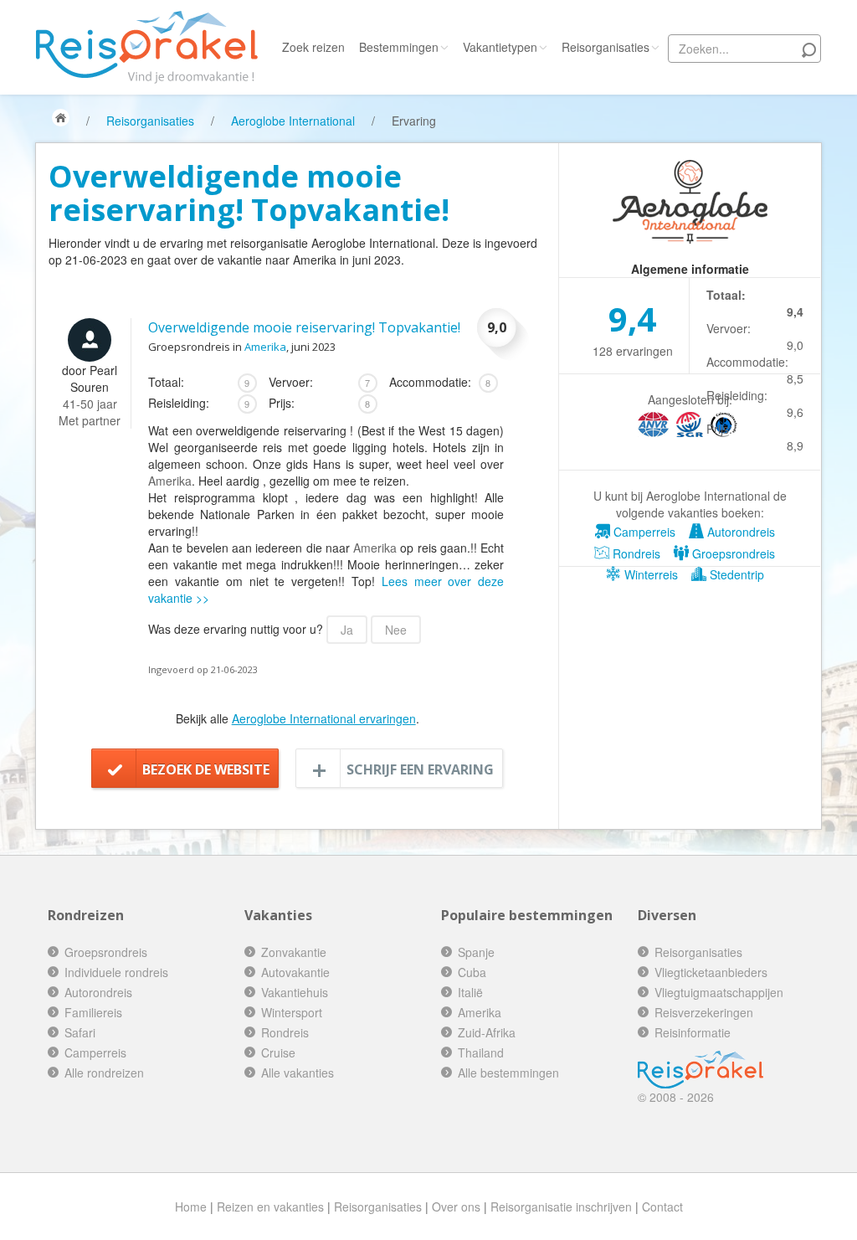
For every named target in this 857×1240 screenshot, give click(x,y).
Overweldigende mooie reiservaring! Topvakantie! (304, 327)
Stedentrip (735, 574)
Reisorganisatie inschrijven (561, 1206)
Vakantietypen (500, 47)
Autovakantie (295, 972)
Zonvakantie (293, 952)
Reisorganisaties (605, 47)
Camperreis (642, 531)
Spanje (476, 952)
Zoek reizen (313, 47)
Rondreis (634, 553)
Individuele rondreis (116, 972)
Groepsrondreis (732, 553)
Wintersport (291, 1012)
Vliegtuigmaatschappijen (718, 992)
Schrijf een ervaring (420, 769)
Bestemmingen (399, 47)
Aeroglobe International (293, 120)
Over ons (456, 1206)
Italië (470, 992)
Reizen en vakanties (270, 1206)
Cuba (472, 972)
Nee (396, 629)
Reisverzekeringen (703, 1012)
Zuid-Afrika (487, 1032)
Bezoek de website (205, 769)
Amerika (265, 346)
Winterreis (649, 574)
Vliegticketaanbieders (710, 972)
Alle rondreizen (104, 1072)
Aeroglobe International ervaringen (324, 718)
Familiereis (93, 1012)
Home (191, 1206)
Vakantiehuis (294, 992)
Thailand (481, 1052)
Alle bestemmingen (508, 1072)
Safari (79, 1032)
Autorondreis (739, 531)
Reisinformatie (692, 1032)
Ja (347, 629)
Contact (662, 1206)
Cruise (278, 1052)
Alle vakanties (297, 1072)
